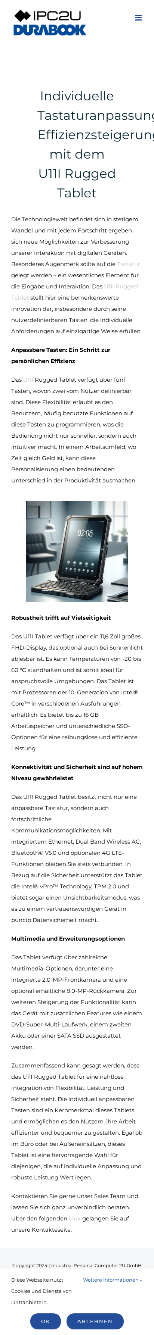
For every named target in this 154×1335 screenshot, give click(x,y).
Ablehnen (95, 1321)
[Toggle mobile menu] (139, 18)
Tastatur (128, 264)
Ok (45, 1321)
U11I (28, 379)
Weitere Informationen (111, 1280)
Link (75, 1218)
